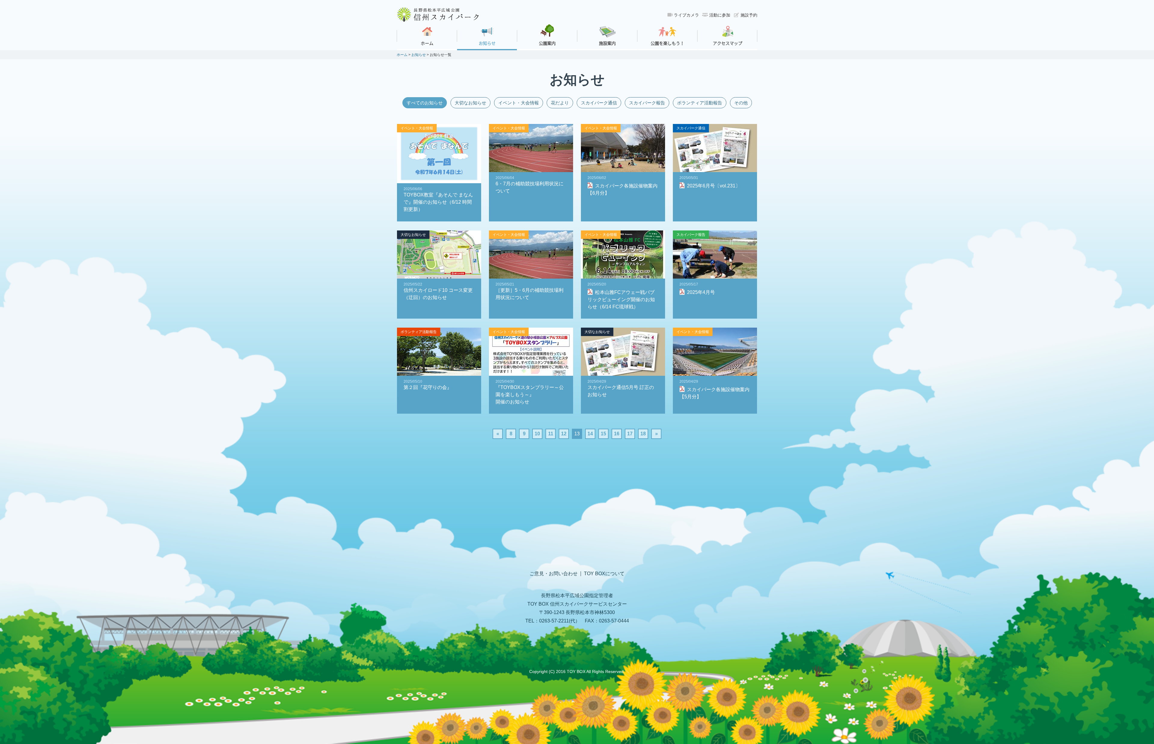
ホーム (402, 55)
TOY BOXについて (604, 573)
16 (616, 433)
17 (630, 433)
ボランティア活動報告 (699, 102)
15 (603, 433)
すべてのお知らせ (425, 102)
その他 (741, 102)
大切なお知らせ (470, 102)
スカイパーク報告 (647, 102)
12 (563, 433)
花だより (560, 102)
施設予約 (748, 15)
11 (550, 433)
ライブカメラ (686, 15)
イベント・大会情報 (518, 102)
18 (643, 433)
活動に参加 (719, 15)
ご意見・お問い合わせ (554, 573)
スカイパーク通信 (599, 102)
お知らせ (418, 55)
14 (590, 433)
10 (537, 433)
